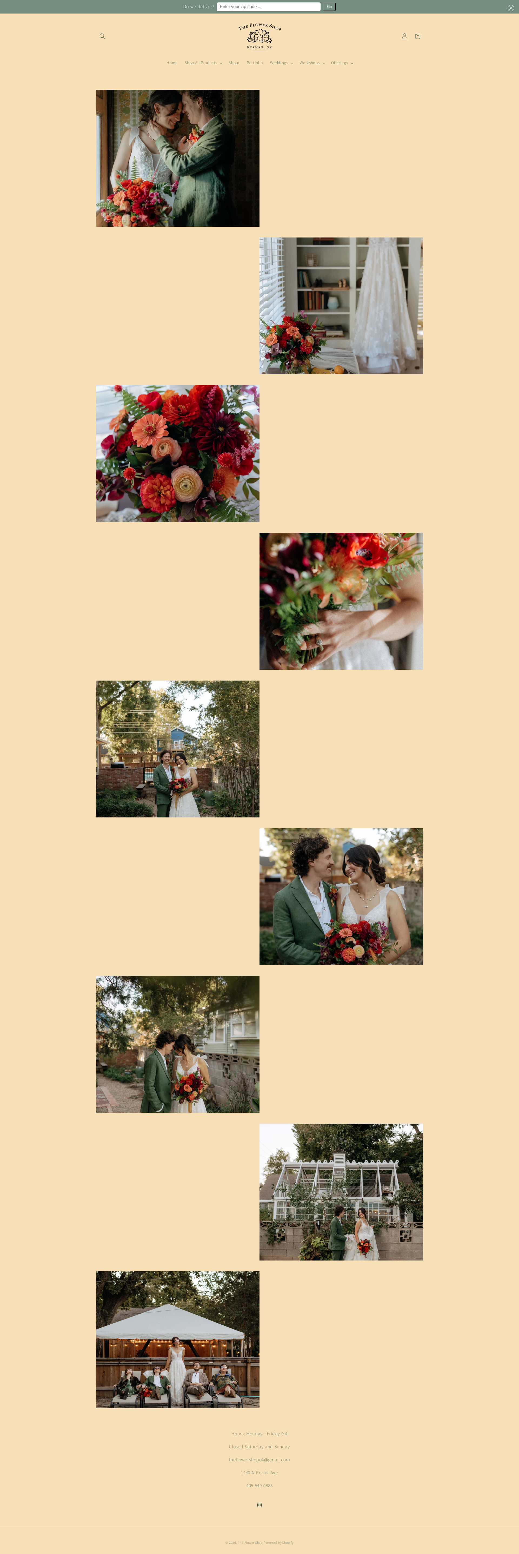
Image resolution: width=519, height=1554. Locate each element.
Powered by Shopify (279, 1542)
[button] (509, 8)
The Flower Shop (250, 1542)
